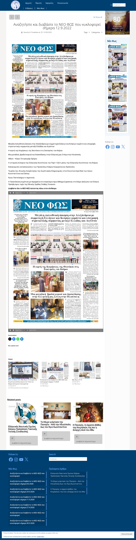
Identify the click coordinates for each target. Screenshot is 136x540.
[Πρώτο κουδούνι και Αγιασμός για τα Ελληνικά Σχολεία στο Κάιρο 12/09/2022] (134, 532)
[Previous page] (10, 193)
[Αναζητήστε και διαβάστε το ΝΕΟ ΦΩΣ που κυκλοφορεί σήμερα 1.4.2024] (55, 370)
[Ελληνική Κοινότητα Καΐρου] (15, 5)
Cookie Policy (40, 536)
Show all (98, 17)
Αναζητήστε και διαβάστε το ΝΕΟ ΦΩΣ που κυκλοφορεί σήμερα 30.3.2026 (27, 522)
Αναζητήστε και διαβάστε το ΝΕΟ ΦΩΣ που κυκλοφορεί (27, 514)
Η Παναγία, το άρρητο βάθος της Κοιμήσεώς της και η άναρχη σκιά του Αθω (87, 427)
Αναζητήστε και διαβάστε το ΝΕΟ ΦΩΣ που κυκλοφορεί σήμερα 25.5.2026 (27, 490)
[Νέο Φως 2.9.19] (87, 370)
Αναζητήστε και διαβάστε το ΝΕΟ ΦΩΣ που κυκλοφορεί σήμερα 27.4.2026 (27, 506)
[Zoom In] (27, 193)
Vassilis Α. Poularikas (31, 32)
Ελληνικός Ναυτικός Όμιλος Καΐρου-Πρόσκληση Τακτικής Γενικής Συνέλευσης (22, 429)
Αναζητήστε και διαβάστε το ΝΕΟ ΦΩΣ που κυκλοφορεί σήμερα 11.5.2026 (27, 498)
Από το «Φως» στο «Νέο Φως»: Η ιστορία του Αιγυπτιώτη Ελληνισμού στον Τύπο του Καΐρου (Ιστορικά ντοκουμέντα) (22, 382)
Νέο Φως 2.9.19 (77, 380)
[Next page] (13, 193)
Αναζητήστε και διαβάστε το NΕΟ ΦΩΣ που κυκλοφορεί (27, 474)
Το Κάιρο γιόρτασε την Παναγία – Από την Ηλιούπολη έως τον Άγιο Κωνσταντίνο (56, 424)
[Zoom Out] (24, 193)
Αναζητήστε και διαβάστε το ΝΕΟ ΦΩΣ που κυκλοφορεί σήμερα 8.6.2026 (27, 482)
